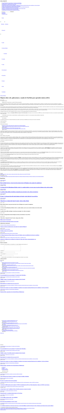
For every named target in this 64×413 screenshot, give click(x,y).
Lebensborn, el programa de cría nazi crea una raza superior (10, 7)
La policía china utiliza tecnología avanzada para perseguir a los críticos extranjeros (19, 191)
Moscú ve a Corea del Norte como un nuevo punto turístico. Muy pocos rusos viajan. (13, 8)
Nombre (1, 252)
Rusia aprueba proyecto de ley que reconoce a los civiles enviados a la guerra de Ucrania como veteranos (16, 263)
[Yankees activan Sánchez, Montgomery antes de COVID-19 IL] (11, 327)
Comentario (2, 250)
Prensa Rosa (3, 75)
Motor (3, 86)
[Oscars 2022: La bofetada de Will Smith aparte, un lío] (10, 320)
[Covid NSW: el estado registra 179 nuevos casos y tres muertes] (10, 325)
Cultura (3, 64)
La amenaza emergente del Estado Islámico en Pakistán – (10, 330)
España (3, 42)
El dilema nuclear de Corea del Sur (6, 230)
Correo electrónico (3, 253)
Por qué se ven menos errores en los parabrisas (8, 380)
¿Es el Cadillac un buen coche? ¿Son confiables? (9, 397)
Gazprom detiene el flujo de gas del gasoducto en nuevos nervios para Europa (12, 270)
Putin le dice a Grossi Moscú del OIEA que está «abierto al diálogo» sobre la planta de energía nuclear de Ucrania (17, 265)
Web (1, 255)
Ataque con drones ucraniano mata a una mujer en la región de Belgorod (13, 226)
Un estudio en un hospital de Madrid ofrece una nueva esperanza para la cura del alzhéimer (14, 323)
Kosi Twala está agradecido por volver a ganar (8, 401)
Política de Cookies (4, 368)
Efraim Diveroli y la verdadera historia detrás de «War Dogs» (11, 393)
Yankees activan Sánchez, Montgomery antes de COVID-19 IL (11, 328)
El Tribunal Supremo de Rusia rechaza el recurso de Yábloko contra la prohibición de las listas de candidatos (19, 235)
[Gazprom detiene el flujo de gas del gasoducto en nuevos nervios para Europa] (10, 269)
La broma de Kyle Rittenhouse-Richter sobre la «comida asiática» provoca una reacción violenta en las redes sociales (26, 187)
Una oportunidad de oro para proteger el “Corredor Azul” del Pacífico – (13, 275)
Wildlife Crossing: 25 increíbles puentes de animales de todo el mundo (11, 3)
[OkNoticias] (2, 36)
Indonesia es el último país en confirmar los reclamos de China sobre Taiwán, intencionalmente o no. (18, 239)
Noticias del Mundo (3, 95)
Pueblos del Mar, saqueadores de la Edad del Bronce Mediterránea (11, 6)
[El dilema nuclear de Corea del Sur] (5, 229)
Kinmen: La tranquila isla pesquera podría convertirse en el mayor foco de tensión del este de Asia (15, 126)
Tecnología (5, 53)
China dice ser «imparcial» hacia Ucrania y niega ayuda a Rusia (14, 200)
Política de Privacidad (5, 369)
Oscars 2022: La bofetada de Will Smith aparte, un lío (9, 321)
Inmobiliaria (3, 91)
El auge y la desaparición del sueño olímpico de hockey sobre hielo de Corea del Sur (19, 196)
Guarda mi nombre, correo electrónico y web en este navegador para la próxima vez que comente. (14, 257)
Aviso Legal (3, 367)
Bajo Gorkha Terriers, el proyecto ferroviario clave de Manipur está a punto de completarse (21, 182)
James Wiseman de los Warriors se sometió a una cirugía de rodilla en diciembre (14, 376)
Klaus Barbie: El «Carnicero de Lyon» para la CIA (9, 4)
